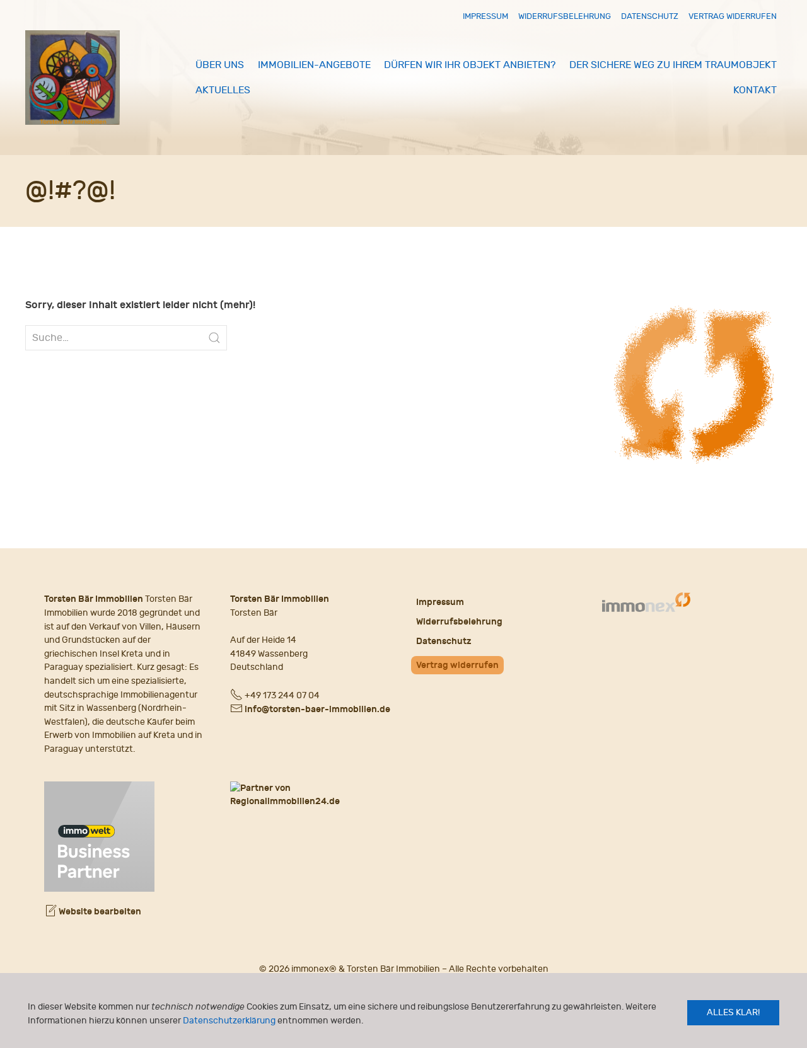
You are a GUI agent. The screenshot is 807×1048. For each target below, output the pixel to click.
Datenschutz (649, 16)
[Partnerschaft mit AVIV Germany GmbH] (99, 834)
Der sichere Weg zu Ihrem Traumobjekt (673, 65)
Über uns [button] (219, 65)
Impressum (485, 16)
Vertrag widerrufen (732, 16)
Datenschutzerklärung (229, 1020)
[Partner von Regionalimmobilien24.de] (310, 795)
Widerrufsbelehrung (564, 16)
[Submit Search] (214, 337)
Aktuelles (222, 90)
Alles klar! (733, 1012)
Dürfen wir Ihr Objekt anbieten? (469, 65)
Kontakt (755, 90)
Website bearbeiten (99, 911)
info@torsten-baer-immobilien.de (317, 709)
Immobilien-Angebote (314, 65)
